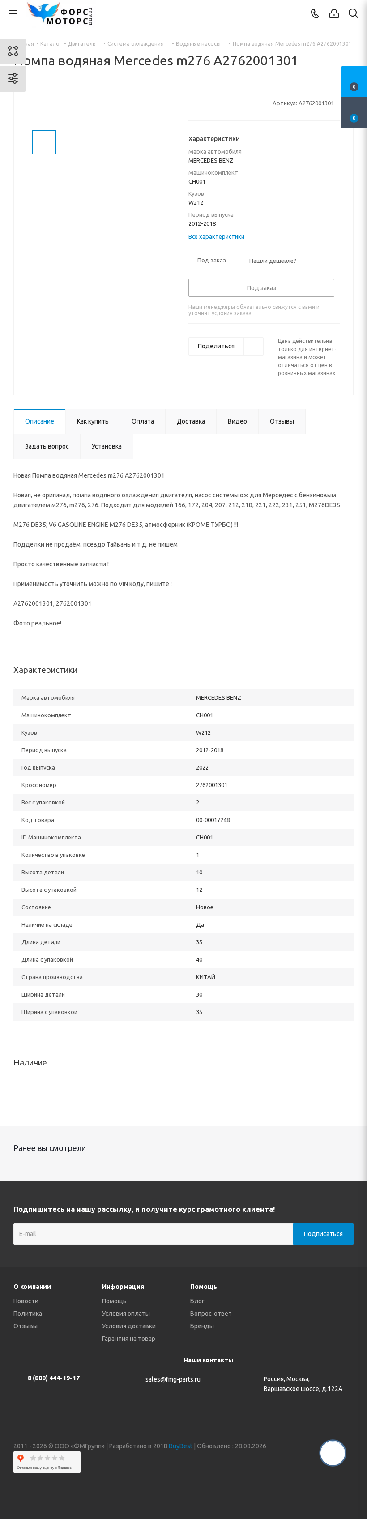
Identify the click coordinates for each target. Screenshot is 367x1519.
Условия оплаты (126, 1313)
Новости (25, 1301)
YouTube (324, 1487)
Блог (197, 1301)
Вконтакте (280, 1487)
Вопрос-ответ (211, 1313)
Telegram (302, 1487)
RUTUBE (347, 1487)
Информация (123, 1286)
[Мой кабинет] (334, 13)
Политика (27, 1313)
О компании (32, 1286)
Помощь (114, 1301)
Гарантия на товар (128, 1338)
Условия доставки (129, 1326)
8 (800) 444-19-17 (54, 1378)
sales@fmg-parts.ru (173, 1379)
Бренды (202, 1326)
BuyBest (180, 1446)
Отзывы (25, 1326)
